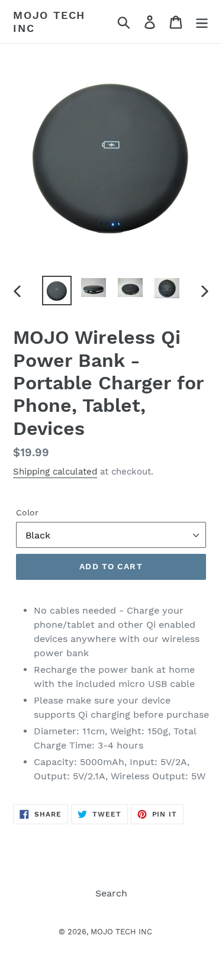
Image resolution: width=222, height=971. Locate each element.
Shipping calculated (55, 471)
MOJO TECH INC (49, 21)
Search (111, 893)
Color (27, 512)
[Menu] (202, 21)
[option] (56, 290)
